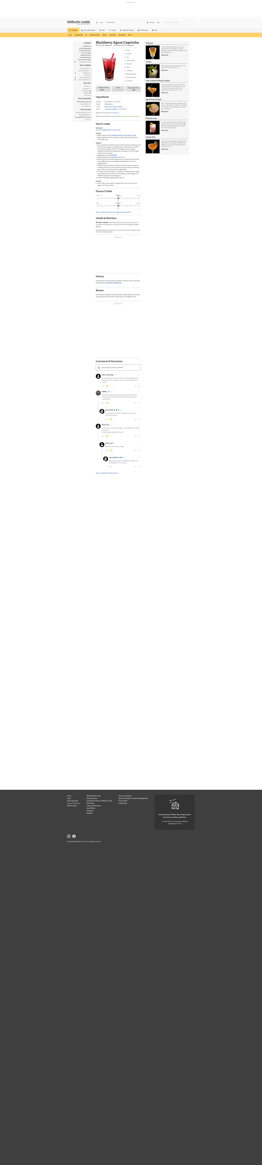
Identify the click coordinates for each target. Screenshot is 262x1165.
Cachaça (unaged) (111, 109)
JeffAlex (104, 391)
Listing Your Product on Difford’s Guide (99, 801)
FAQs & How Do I (92, 798)
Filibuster (149, 43)
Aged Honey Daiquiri (154, 99)
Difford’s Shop (72, 806)
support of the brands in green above (130, 116)
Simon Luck (105, 425)
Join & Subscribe (72, 801)
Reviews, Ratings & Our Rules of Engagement (133, 798)
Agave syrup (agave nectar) (114, 106)
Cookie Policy (123, 803)
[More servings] (121, 90)
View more (164, 55)
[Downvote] (139, 386)
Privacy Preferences (73, 803)
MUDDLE (114, 155)
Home (69, 796)
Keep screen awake (133, 87)
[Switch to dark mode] (158, 22)
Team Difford (90, 808)
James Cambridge (107, 375)
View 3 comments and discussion (107, 473)
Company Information (93, 806)
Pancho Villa (150, 137)
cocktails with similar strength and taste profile (115, 212)
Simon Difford (110, 410)
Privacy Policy (123, 801)
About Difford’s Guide (93, 796)
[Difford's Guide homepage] (79, 22)
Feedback (89, 813)
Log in (69, 798)
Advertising (90, 803)
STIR (102, 169)
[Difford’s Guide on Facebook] (74, 837)
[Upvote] (135, 386)
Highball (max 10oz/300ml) (111, 130)
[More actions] (139, 375)
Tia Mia (148, 62)
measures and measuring (112, 113)
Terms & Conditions (125, 796)
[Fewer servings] (115, 90)
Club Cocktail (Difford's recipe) (158, 81)
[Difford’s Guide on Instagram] (69, 837)
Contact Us (90, 810)
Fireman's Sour (151, 118)
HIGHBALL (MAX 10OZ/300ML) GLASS (123, 135)
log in (108, 367)
